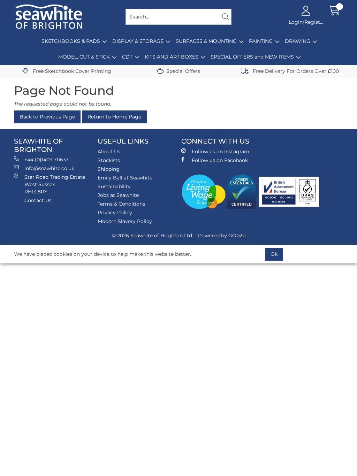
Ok (274, 254)
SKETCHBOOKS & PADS (70, 41)
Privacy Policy (115, 212)
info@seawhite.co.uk (49, 168)
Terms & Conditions (121, 204)
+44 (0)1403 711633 (46, 159)
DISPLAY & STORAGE (138, 41)
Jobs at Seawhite (118, 195)
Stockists (109, 160)
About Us (109, 151)
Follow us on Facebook (220, 160)
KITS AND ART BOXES (171, 57)
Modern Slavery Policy (125, 221)
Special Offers (183, 71)
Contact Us (38, 200)
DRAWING (297, 41)
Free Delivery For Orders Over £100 (295, 71)
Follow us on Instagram (220, 151)
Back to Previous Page (47, 117)
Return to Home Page (114, 117)
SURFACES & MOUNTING (206, 41)
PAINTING (261, 41)
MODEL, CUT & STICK (84, 57)
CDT (127, 57)
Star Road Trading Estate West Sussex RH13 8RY (54, 184)
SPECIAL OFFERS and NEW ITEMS (252, 57)
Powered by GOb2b (221, 235)
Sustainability (114, 186)
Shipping (109, 169)
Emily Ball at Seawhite (125, 178)
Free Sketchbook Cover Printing (71, 71)
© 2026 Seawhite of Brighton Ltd (152, 235)
